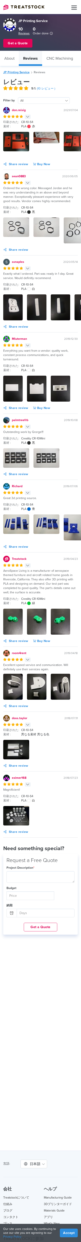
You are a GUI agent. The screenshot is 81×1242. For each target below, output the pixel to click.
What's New (52, 1223)
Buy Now (43, 164)
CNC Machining (59, 58)
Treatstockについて (16, 1197)
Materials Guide (54, 1210)
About (9, 58)
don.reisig (19, 110)
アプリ (48, 1217)
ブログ (7, 1210)
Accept (69, 1233)
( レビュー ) (46, 88)
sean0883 (19, 176)
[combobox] (44, 100)
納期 (9, 905)
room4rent (19, 653)
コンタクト (10, 1217)
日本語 (35, 1164)
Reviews (24, 33)
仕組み (7, 1204)
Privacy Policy (12, 1237)
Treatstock (23, 7)
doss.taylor (19, 718)
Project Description (20, 868)
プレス (7, 1223)
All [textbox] (22, 100)
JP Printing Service (16, 72)
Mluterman (19, 339)
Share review (18, 164)
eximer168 (19, 778)
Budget (11, 888)
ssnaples (18, 262)
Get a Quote (40, 927)
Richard (17, 486)
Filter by (9, 100)
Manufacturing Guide (58, 1197)
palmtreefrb (20, 420)
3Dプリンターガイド (58, 1204)
